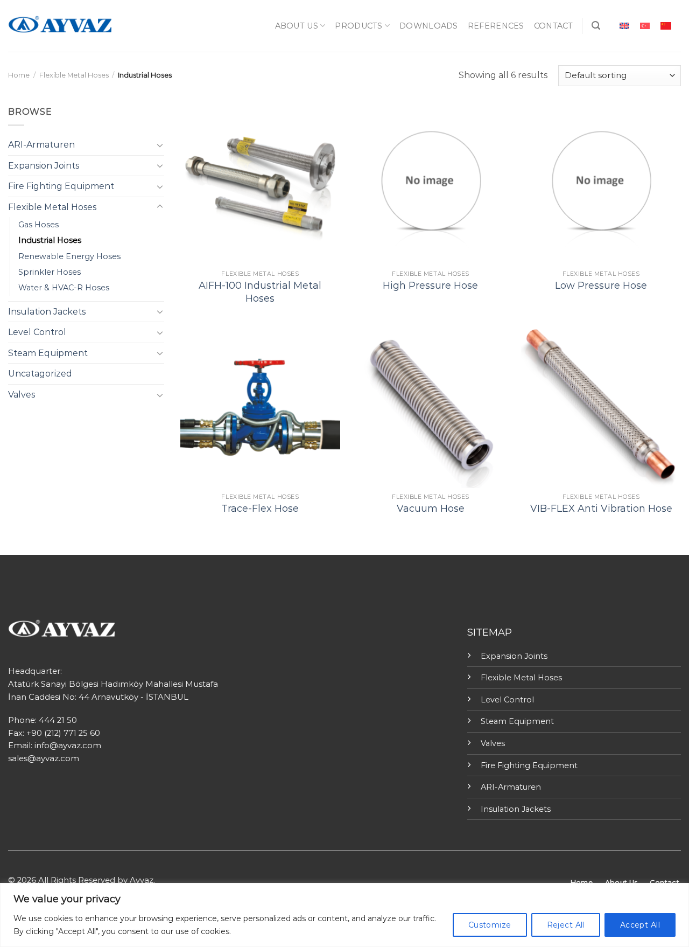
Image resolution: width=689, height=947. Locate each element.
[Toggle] (160, 144)
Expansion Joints (43, 166)
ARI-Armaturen (41, 145)
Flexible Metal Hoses (74, 75)
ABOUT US (296, 26)
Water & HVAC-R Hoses (63, 288)
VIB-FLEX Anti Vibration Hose (601, 508)
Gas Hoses (38, 224)
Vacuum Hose (431, 508)
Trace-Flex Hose (260, 508)
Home (19, 75)
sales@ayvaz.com (43, 758)
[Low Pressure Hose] (601, 185)
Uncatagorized (40, 373)
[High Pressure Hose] (430, 185)
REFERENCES (496, 26)
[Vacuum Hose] (430, 408)
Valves (21, 394)
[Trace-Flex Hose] (260, 408)
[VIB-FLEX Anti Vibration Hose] (601, 408)
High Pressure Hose (430, 285)
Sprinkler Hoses (49, 272)
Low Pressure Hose (601, 285)
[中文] (666, 25)
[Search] (596, 25)
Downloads (428, 26)
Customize (489, 925)
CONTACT (553, 26)
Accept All (640, 925)
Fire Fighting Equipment (61, 186)
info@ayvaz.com (67, 745)
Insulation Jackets (47, 312)
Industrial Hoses (49, 240)
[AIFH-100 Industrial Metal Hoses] (260, 185)
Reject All (566, 925)
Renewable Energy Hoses (69, 256)
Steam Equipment (48, 353)
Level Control (37, 332)
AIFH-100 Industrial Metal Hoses (260, 292)
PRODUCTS (358, 26)
